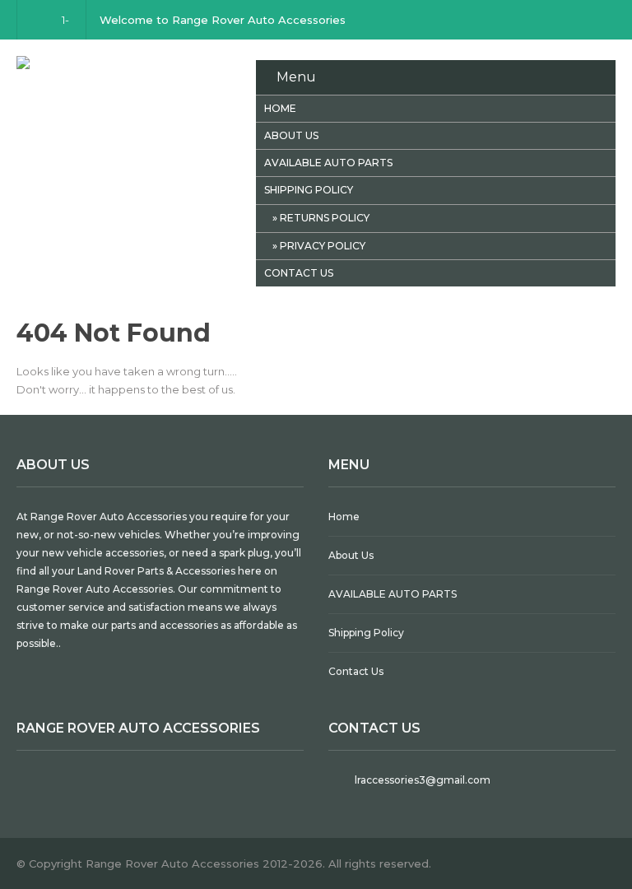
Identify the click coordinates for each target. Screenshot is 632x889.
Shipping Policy (308, 190)
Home (280, 108)
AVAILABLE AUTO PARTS (328, 162)
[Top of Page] (593, 845)
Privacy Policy (322, 246)
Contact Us (298, 273)
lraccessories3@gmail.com (422, 780)
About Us (291, 135)
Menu (296, 77)
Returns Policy (324, 218)
